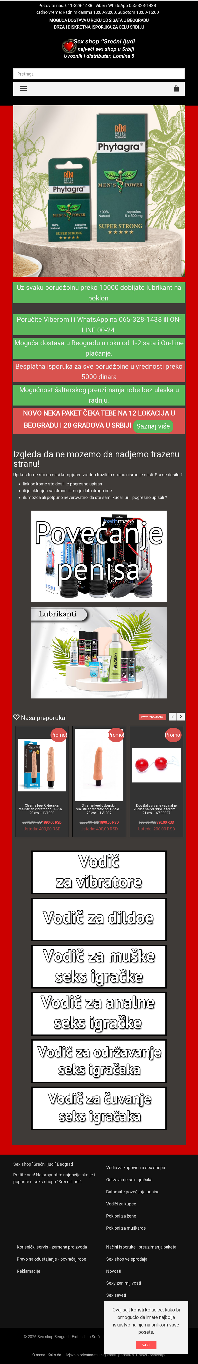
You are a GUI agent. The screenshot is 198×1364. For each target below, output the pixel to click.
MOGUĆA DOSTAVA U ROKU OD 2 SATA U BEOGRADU (99, 20)
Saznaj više (153, 426)
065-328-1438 (142, 5)
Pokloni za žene (121, 1215)
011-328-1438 (78, 5)
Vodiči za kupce (121, 1203)
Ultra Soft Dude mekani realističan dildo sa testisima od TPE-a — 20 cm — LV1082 (99, 809)
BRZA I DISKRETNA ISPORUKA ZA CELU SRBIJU (99, 27)
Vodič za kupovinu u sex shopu (135, 1167)
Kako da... (55, 1355)
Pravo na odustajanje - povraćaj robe (51, 1259)
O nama (38, 1355)
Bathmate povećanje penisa (132, 1191)
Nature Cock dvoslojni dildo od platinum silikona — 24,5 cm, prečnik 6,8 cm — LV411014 (41, 809)
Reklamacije (28, 1271)
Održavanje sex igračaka (129, 1179)
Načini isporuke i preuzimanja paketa (141, 1246)
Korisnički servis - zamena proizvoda (52, 1246)
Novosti (113, 1271)
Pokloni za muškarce (126, 1228)
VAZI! (146, 1345)
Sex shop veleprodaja (126, 1259)
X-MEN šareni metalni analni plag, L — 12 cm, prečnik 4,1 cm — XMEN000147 (156, 809)
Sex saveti (116, 1295)
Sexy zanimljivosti (123, 1283)
